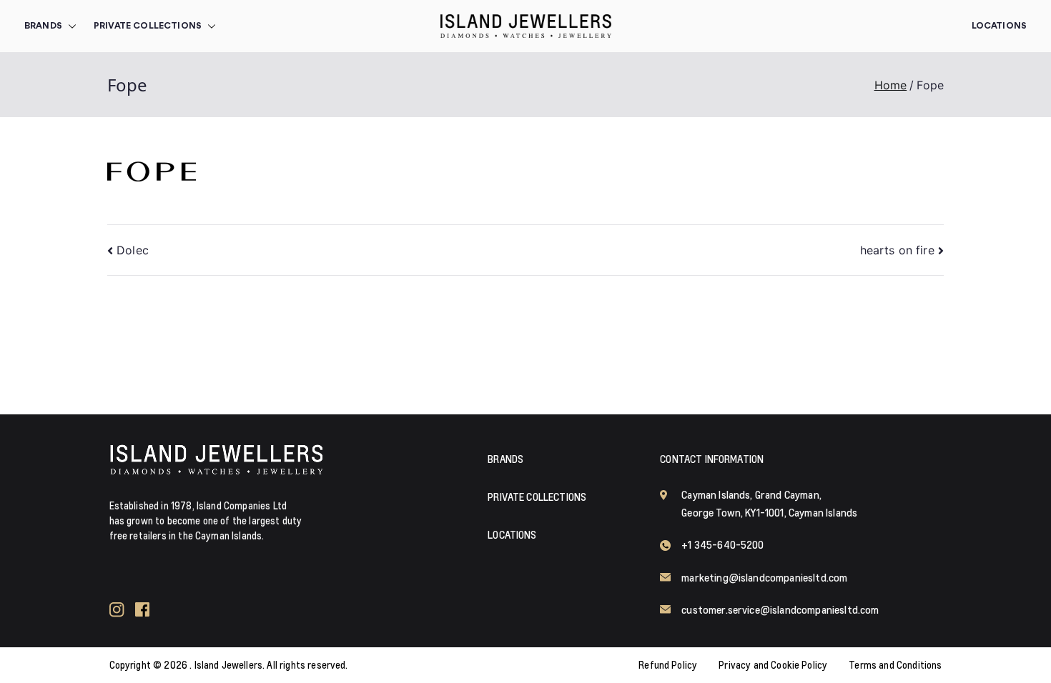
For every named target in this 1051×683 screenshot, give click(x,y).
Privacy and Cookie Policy (773, 665)
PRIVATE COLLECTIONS (148, 26)
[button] (69, 26)
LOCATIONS (512, 535)
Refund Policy (667, 665)
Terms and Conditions (895, 665)
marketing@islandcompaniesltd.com (764, 577)
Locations (999, 26)
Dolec (133, 250)
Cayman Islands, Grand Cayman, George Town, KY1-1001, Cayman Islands (769, 503)
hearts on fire (897, 250)
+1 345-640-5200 (722, 545)
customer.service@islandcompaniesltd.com (780, 610)
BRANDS (43, 26)
